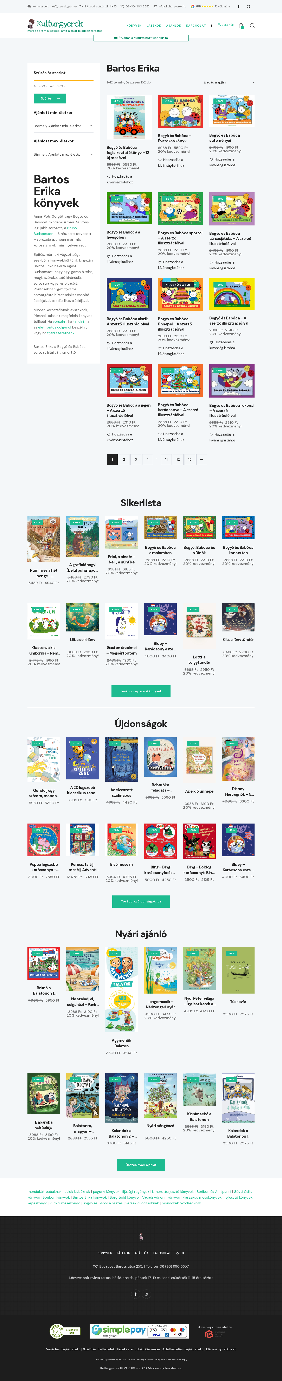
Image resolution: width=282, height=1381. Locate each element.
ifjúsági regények (135, 1191)
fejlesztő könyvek (238, 1197)
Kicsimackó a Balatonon (199, 1116)
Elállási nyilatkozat (221, 1349)
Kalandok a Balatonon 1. (238, 1133)
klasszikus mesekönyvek (202, 1197)
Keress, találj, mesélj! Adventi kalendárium (83, 867)
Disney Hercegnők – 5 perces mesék (238, 791)
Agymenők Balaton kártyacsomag (121, 1043)
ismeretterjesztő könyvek (173, 1191)
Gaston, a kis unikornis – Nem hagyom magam (43, 650)
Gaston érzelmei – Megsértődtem (121, 650)
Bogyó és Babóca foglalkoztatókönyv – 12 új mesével (128, 152)
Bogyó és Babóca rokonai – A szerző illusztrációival (231, 410)
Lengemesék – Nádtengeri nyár (160, 1004)
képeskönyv (37, 1203)
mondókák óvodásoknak (181, 1203)
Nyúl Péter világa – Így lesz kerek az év (199, 1001)
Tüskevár (238, 1001)
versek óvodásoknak (142, 1203)
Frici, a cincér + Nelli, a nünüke (121, 559)
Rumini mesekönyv (65, 1203)
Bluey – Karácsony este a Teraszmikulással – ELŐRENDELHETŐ (160, 646)
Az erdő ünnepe (199, 791)
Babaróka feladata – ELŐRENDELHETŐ (160, 787)
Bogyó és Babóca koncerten (238, 550)
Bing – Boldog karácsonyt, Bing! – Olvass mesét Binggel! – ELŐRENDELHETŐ (199, 870)
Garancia (152, 1349)
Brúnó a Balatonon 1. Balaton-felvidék (44, 990)
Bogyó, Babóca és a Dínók (199, 550)
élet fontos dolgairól (54, 327)
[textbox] (64, 126)
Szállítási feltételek (99, 1349)
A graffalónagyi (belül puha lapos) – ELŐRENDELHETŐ (82, 567)
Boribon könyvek (56, 1197)
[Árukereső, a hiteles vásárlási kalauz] (65, 1326)
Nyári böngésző (160, 1125)
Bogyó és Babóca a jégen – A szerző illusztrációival (129, 410)
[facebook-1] (239, 7)
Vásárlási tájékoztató (63, 1349)
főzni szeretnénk (60, 333)
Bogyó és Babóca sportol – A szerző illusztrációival (180, 238)
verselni (59, 321)
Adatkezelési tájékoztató (183, 1349)
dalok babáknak (77, 1191)
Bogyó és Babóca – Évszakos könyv (175, 138)
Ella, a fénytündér (238, 639)
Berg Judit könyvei (124, 1197)
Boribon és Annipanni (214, 1191)
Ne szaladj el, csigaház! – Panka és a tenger (83, 1001)
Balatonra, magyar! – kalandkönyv (82, 1128)
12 (178, 459)
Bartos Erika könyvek (90, 1197)
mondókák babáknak (44, 1191)
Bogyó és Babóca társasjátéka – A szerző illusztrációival (230, 238)
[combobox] (64, 126)
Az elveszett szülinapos (121, 792)
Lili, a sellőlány (82, 639)
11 (166, 459)
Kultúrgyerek (60, 24)
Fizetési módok (130, 1349)
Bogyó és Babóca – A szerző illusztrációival (228, 321)
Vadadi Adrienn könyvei (161, 1197)
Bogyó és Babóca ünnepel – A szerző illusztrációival (175, 324)
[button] (118, 117)
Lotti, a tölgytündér (199, 660)
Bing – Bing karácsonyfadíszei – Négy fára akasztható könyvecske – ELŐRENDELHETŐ (160, 870)
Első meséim (121, 864)
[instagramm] (248, 7)
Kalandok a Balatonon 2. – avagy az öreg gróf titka (121, 1133)
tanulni (78, 321)
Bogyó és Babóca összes (103, 1203)
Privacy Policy (153, 1359)
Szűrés (46, 98)
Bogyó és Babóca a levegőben (123, 235)
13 (190, 459)
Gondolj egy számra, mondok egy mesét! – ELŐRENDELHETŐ (43, 793)
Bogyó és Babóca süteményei (224, 138)
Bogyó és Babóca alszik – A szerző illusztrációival (129, 322)
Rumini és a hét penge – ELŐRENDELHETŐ (43, 573)
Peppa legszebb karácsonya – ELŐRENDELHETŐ (43, 867)
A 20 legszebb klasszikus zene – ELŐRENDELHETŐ (82, 790)
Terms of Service (173, 1359)
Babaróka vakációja (43, 1125)
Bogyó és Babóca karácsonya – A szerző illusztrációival (178, 410)
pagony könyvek (106, 1191)
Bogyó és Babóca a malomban (160, 550)
